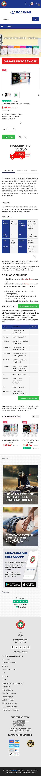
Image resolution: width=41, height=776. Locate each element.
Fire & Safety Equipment (10, 707)
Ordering (5, 666)
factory (28, 408)
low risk (22, 406)
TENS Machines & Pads (9, 703)
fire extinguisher (27, 279)
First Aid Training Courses (10, 710)
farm (23, 408)
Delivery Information (9, 669)
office (12, 408)
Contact (5, 679)
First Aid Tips (6, 659)
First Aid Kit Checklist (9, 663)
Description (8, 170)
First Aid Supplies (7, 690)
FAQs (3, 673)
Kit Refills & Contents (9, 693)
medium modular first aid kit (18, 410)
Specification (22, 170)
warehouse (5, 408)
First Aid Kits (6, 687)
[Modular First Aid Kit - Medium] (20, 79)
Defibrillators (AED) (8, 700)
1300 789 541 (20, 642)
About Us (5, 676)
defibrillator (25, 284)
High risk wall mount (31, 406)
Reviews (34, 170)
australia (16, 406)
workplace (18, 408)
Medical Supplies (7, 697)
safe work (9, 406)
